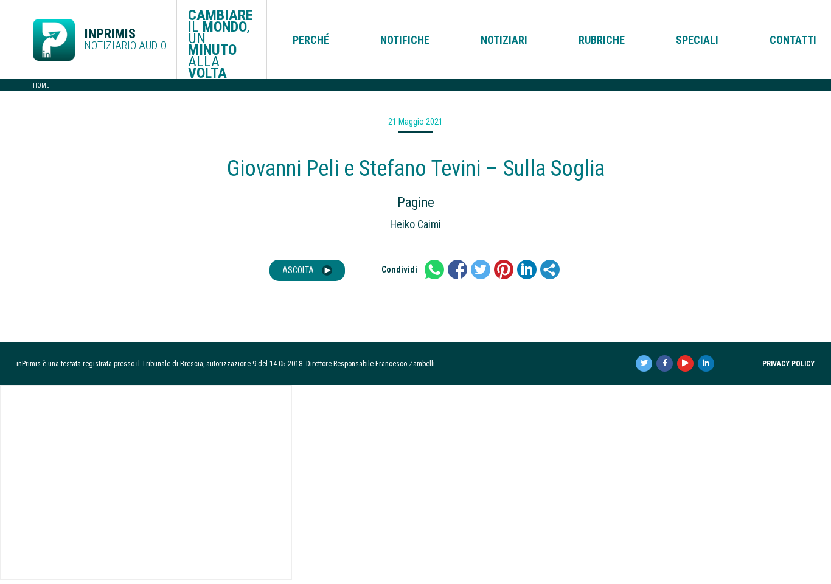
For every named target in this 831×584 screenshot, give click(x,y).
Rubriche (602, 39)
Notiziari (504, 39)
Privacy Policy (788, 364)
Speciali (697, 39)
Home (41, 85)
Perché (311, 39)
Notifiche (404, 39)
